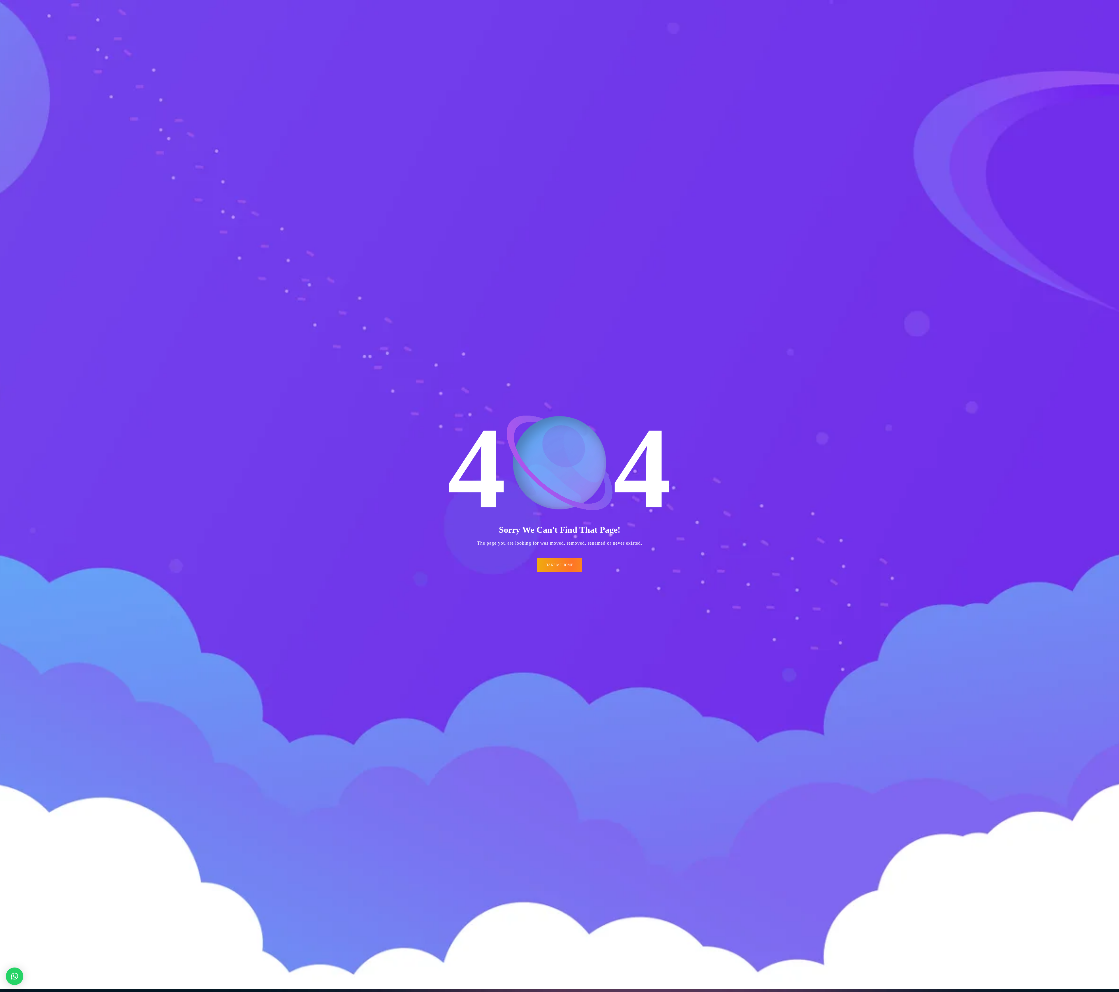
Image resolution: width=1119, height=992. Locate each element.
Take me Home (559, 565)
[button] (14, 976)
